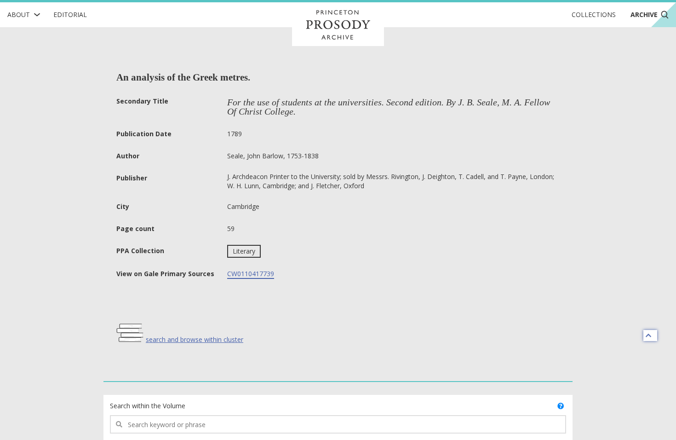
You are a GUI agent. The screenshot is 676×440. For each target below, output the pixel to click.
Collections (594, 14)
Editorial (70, 14)
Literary (244, 251)
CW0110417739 (250, 273)
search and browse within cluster (194, 339)
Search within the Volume (147, 405)
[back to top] (650, 335)
